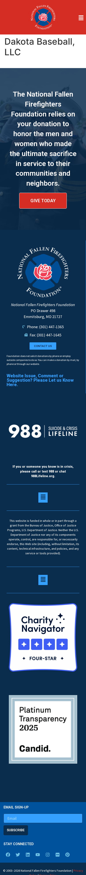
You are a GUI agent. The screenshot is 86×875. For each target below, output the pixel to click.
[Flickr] (57, 854)
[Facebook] (8, 854)
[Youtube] (37, 854)
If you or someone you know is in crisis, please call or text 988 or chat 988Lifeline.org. (43, 471)
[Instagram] (47, 854)
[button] (73, 18)
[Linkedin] (27, 854)
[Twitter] (17, 854)
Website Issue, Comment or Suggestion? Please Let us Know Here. (40, 380)
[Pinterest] (67, 854)
